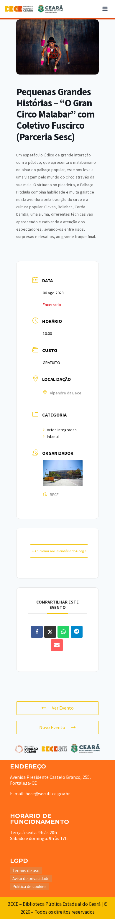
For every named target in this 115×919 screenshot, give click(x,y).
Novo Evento (52, 727)
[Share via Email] (57, 645)
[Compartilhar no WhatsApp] (63, 632)
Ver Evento (63, 708)
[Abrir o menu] (104, 8)
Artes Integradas (62, 429)
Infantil (53, 436)
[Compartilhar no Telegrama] (77, 632)
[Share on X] (50, 632)
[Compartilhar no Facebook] (37, 632)
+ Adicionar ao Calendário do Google (59, 551)
